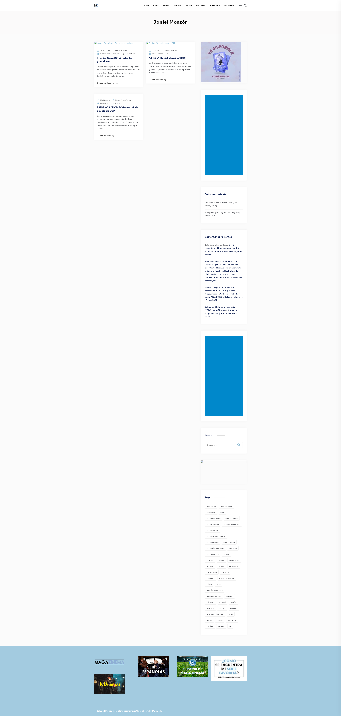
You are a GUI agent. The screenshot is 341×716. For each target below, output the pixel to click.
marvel (222, 602)
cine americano (213, 518)
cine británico (231, 518)
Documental (234, 560)
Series (165, 5)
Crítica (227, 554)
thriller (210, 626)
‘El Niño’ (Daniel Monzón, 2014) (167, 58)
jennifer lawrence (215, 590)
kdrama (229, 596)
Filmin (209, 584)
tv (230, 626)
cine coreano (213, 524)
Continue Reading (106, 83)
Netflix (234, 602)
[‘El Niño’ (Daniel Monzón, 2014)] (161, 43)
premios (233, 608)
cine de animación (232, 524)
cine (222, 512)
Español (125, 54)
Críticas (188, 5)
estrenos (210, 578)
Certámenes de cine (108, 54)
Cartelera (104, 103)
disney (221, 560)
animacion (211, 506)
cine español (212, 530)
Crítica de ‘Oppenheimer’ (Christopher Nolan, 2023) (221, 313)
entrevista (234, 566)
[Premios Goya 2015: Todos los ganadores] (113, 43)
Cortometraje (213, 554)
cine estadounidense (216, 536)
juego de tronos (214, 596)
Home (146, 5)
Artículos (200, 5)
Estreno (225, 572)
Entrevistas (229, 5)
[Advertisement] (224, 135)
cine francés (229, 542)
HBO (219, 584)
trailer (221, 626)
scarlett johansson (215, 614)
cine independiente (215, 548)
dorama (210, 566)
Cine (155, 5)
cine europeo (212, 542)
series (209, 620)
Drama (221, 566)
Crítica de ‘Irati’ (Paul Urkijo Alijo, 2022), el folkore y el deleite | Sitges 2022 (224, 297)
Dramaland (215, 5)
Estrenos (116, 103)
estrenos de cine (226, 578)
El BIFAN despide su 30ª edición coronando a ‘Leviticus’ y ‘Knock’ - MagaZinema (221, 291)
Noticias (177, 5)
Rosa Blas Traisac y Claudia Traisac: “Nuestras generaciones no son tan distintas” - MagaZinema (221, 265)
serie (230, 614)
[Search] (240, 443)
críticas (210, 560)
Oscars (222, 608)
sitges (220, 620)
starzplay (232, 620)
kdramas (210, 602)
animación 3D (226, 506)
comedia (233, 548)
